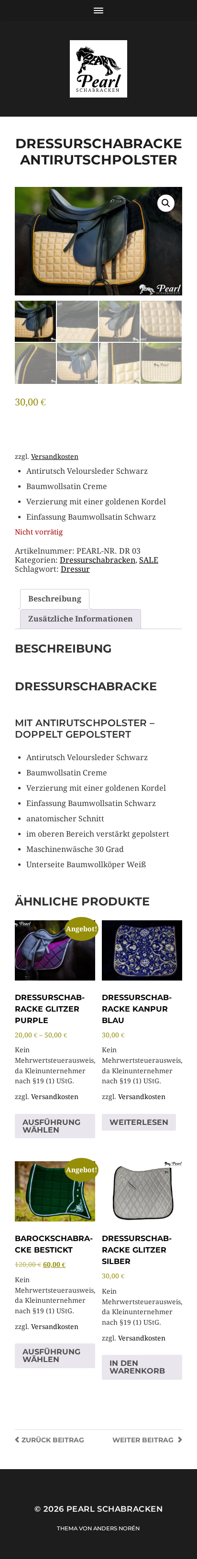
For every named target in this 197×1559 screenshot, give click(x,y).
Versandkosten (54, 456)
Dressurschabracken (97, 560)
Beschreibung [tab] (54, 598)
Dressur (75, 569)
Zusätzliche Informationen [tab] (80, 618)
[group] (104, 494)
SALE (148, 560)
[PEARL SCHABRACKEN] (98, 69)
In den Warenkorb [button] (137, 1367)
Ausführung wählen (51, 1126)
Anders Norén (116, 1528)
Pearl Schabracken (114, 1509)
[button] (166, 203)
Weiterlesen (138, 1122)
